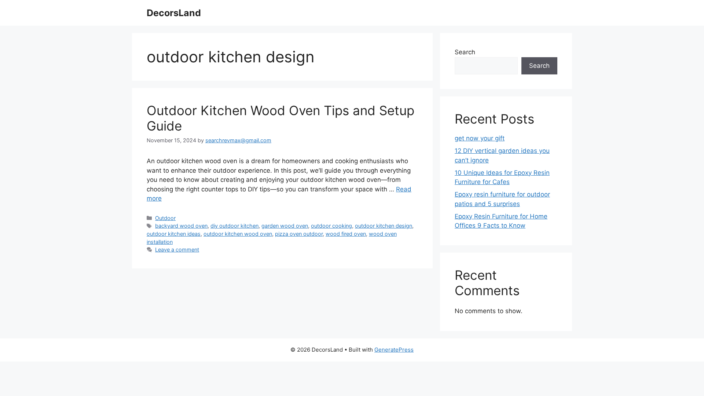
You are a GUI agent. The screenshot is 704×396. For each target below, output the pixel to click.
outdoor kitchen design (383, 226)
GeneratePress (394, 349)
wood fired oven (346, 234)
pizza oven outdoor (299, 234)
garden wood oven (284, 226)
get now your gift (480, 138)
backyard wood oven (181, 226)
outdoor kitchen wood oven (237, 234)
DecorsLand (174, 12)
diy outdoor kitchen (234, 226)
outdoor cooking (331, 226)
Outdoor (165, 218)
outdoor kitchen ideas (174, 234)
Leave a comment (177, 249)
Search (465, 52)
